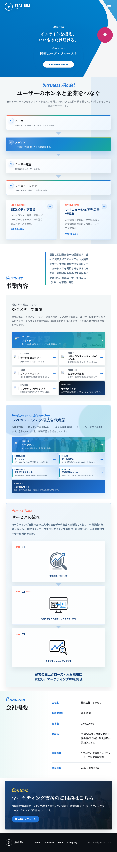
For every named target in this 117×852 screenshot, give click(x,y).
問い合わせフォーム (25, 819)
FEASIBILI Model (58, 64)
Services (49, 842)
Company (72, 842)
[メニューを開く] (109, 6)
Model (38, 842)
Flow (60, 842)
